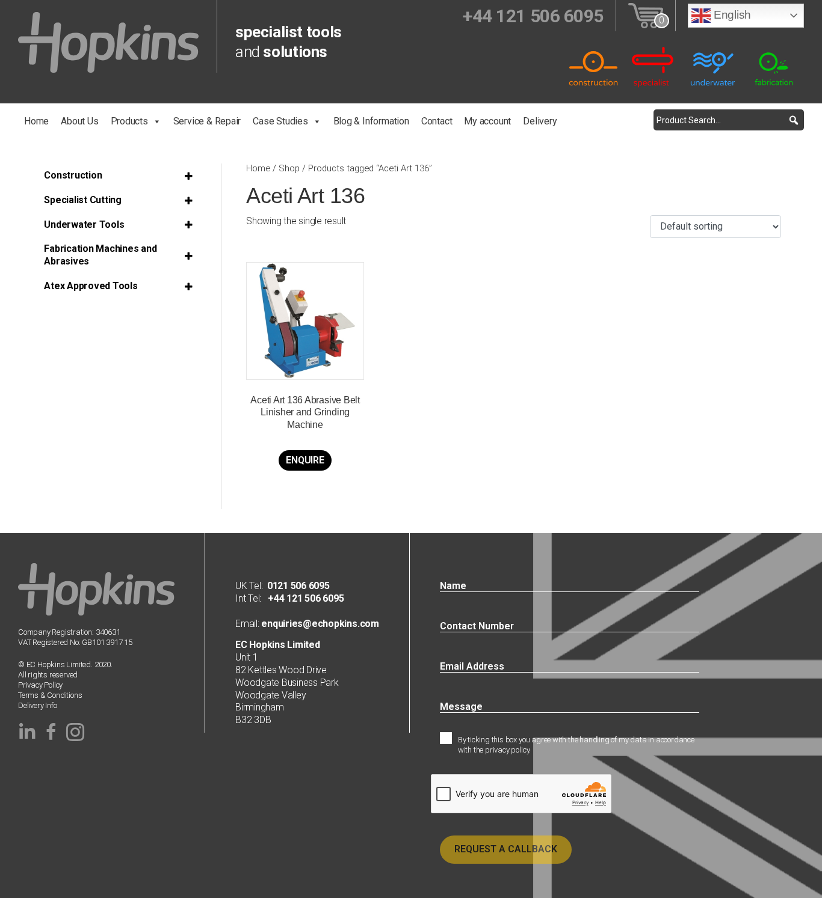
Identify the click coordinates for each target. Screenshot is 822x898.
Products (129, 121)
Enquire (305, 460)
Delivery (540, 121)
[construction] (593, 66)
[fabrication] (774, 66)
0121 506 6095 (298, 585)
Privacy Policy (40, 684)
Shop (289, 168)
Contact (437, 121)
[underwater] (714, 66)
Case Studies (280, 121)
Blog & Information (371, 121)
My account (487, 121)
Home (36, 121)
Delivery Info (37, 705)
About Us (79, 121)
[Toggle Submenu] (190, 175)
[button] (793, 119)
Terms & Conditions (50, 695)
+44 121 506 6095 (302, 598)
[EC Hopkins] (108, 41)
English (731, 14)
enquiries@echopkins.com (319, 623)
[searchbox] (729, 119)
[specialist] (653, 66)
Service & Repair (207, 121)
